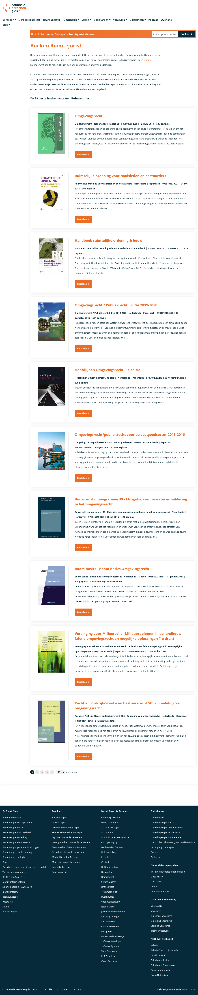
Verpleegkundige (110, 916)
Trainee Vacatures (160, 930)
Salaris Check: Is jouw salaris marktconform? (17, 889)
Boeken (154, 852)
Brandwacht (107, 876)
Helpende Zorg (109, 852)
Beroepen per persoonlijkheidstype (20, 847)
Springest (156, 857)
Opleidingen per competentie (166, 837)
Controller (106, 862)
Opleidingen (136, 19)
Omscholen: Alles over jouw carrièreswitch (24, 867)
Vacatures (119, 19)
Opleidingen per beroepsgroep (167, 827)
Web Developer (109, 951)
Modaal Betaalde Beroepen (66, 857)
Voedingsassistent (110, 901)
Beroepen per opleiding (14, 837)
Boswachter (107, 872)
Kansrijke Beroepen (62, 867)
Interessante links (160, 891)
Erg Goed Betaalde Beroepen (67, 837)
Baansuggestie (51, 19)
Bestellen (82, 154)
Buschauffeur (108, 896)
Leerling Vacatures (160, 925)
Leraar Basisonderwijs (112, 936)
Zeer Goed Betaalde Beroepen (67, 832)
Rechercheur (108, 906)
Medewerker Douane (112, 847)
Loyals (185, 989)
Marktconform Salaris (13, 881)
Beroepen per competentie (16, 842)
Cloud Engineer (109, 961)
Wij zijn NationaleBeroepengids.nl (168, 871)
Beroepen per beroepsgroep (17, 822)
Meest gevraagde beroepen (66, 862)
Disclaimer (62, 989)
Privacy (77, 989)
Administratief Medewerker (115, 837)
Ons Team (156, 881)
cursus (147, 59)
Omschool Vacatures (161, 915)
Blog (5, 24)
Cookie (48, 989)
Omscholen (70, 19)
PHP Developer (108, 956)
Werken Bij (156, 906)
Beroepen (8, 19)
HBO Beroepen (59, 817)
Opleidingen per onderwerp (165, 832)
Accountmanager (110, 827)
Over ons (166, 19)
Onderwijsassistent (111, 817)
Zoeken (185, 34)
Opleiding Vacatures (161, 920)
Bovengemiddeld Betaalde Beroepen (71, 842)
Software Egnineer (110, 946)
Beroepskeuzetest (29, 19)
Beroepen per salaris (161, 970)
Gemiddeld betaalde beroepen (68, 852)
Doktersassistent (109, 867)
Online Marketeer (110, 926)
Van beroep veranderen (14, 872)
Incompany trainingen (162, 847)
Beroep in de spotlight (14, 857)
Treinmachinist (109, 891)
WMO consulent (109, 822)
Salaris (85, 19)
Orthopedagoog (109, 842)
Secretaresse (108, 921)
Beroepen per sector (13, 827)
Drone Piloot (107, 886)
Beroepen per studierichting (17, 852)
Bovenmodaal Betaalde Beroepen (69, 847)
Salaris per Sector (160, 960)
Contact (155, 886)
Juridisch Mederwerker (113, 911)
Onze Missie (157, 876)
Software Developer (111, 941)
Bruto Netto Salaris (12, 876)
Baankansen (101, 19)
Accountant (107, 832)
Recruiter (106, 857)
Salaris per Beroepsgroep (164, 965)
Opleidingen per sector (163, 822)
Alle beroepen (9, 911)
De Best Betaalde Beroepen (66, 827)
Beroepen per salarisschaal (16, 832)
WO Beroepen (59, 822)
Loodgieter (106, 931)
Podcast (153, 19)
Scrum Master (108, 881)
